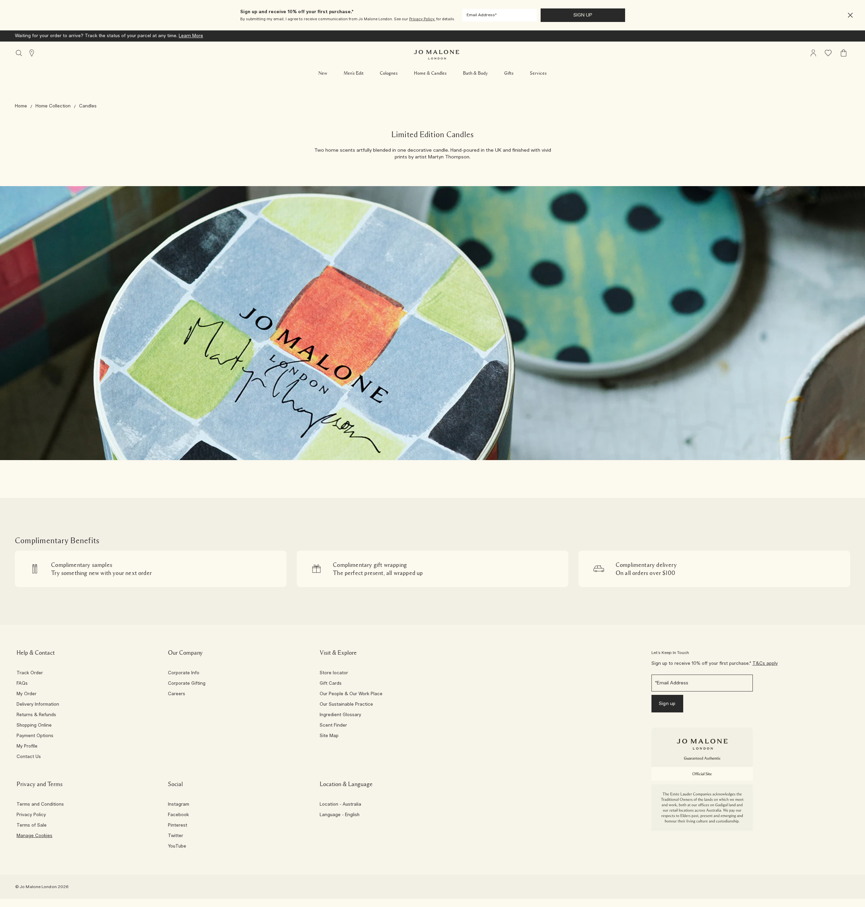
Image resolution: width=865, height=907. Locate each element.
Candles (88, 106)
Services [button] (538, 73)
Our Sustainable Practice (346, 704)
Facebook (178, 815)
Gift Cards (331, 683)
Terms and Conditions (40, 804)
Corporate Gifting (186, 683)
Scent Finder (333, 725)
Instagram (178, 804)
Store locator (334, 673)
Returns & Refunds (36, 715)
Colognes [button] (389, 73)
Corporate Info (183, 673)
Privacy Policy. (422, 19)
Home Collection (53, 106)
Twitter (175, 836)
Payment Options (35, 736)
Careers (176, 694)
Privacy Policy (31, 815)
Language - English (340, 815)
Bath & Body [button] (475, 73)
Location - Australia (340, 804)
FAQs (22, 683)
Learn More (191, 36)
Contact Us (29, 757)
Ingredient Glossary (340, 715)
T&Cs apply (765, 663)
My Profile (27, 746)
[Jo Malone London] (436, 54)
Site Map (329, 736)
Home (21, 106)
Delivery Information (38, 704)
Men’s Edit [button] (354, 73)
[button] (850, 15)
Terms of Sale (32, 825)
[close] (848, 15)
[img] (813, 53)
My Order (26, 694)
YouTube (177, 846)
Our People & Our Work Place (351, 694)
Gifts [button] (509, 73)
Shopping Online (34, 725)
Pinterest (177, 825)
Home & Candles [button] (430, 73)
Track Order (30, 673)
